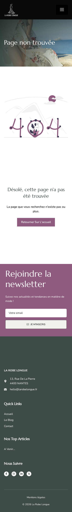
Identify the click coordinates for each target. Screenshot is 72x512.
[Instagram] (14, 474)
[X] (29, 474)
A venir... (9, 449)
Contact (8, 426)
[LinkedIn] (21, 474)
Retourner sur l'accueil (36, 222)
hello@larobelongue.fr (23, 389)
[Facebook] (6, 474)
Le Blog (8, 420)
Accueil (8, 414)
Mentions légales (36, 497)
